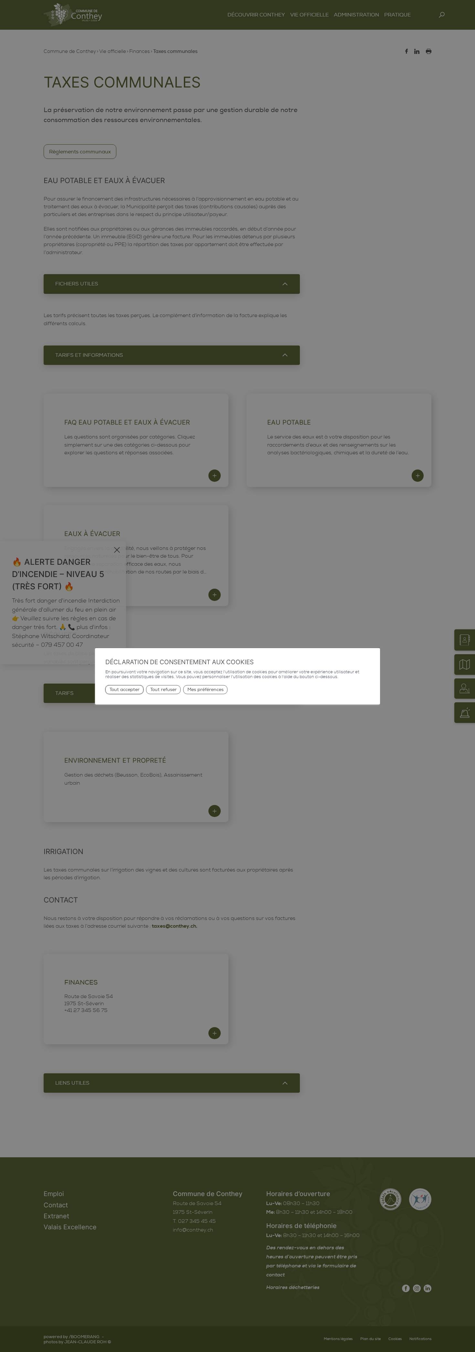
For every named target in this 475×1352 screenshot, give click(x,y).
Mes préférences (205, 689)
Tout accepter (125, 689)
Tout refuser (163, 689)
